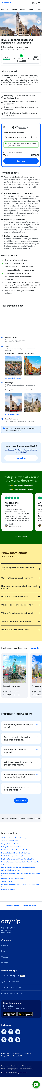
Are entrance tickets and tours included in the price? (19, 775)
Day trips (4, 9)
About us (4, 945)
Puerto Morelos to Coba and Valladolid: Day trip (18, 867)
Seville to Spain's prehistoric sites (12, 856)
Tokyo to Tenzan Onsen (9, 841)
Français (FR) (5, 1056)
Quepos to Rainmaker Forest (11, 844)
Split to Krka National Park (10, 870)
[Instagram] (10, 1031)
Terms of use (5, 1066)
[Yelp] (17, 1039)
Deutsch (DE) (28, 1053)
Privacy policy (26, 1066)
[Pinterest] (3, 1039)
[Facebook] (3, 1031)
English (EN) (5, 1053)
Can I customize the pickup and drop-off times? (17, 738)
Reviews (36, 59)
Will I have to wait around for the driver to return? (18, 763)
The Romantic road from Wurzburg (13, 838)
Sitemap (4, 963)
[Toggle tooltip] (27, 128)
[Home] (6, 3)
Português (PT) (17, 1056)
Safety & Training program (9, 1068)
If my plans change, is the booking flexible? (16, 788)
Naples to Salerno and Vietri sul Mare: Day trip (17, 859)
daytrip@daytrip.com (13, 993)
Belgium (22, 9)
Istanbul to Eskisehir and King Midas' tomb (16, 853)
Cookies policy (15, 1066)
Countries (13, 9)
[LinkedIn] (17, 1031)
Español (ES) (16, 1053)
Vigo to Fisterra (6, 881)
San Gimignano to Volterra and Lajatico (15, 850)
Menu (34, 3)
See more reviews (21, 536)
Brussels (30, 9)
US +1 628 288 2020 (12, 982)
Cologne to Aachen (8, 889)
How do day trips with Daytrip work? (18, 725)
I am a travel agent (29, 906)
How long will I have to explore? (15, 750)
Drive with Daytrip (12, 906)
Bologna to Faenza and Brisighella (13, 878)
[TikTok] (10, 1039)
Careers (4, 957)
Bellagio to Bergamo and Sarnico (13, 847)
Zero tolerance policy (26, 1068)
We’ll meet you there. (12, 342)
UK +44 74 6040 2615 (12, 987)
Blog (3, 951)
